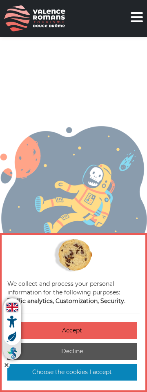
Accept (72, 330)
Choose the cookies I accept (72, 372)
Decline (72, 351)
